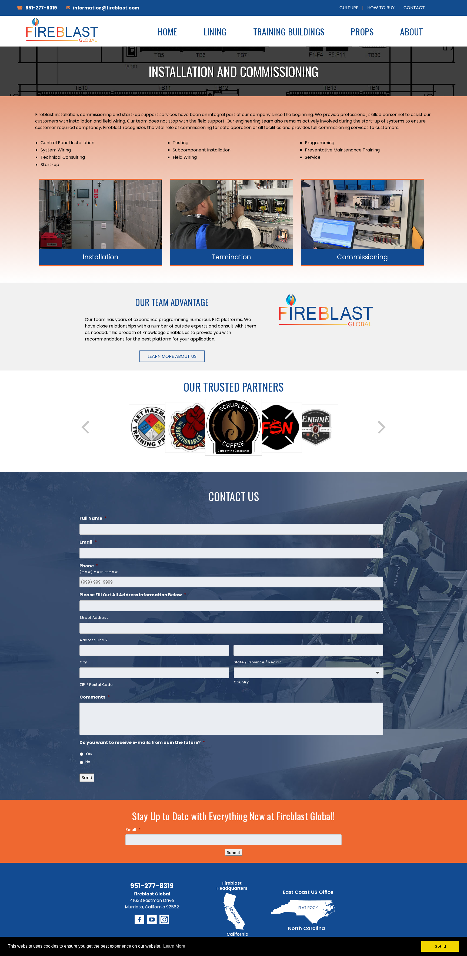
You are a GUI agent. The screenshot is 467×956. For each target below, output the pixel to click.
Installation (100, 257)
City (83, 662)
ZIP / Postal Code (96, 684)
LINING (215, 31)
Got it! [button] (440, 946)
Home (167, 31)
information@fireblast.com (106, 8)
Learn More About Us (172, 356)
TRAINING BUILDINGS (288, 31)
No (87, 762)
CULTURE (348, 8)
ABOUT (411, 31)
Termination (231, 257)
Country (241, 682)
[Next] (381, 427)
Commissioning (362, 257)
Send (87, 778)
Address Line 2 (94, 640)
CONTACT (414, 8)
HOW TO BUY (381, 8)
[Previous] (85, 427)
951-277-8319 (41, 8)
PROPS (362, 31)
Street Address (94, 617)
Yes (88, 753)
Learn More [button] (174, 946)
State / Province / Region (258, 662)
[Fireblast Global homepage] (64, 35)
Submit (233, 852)
